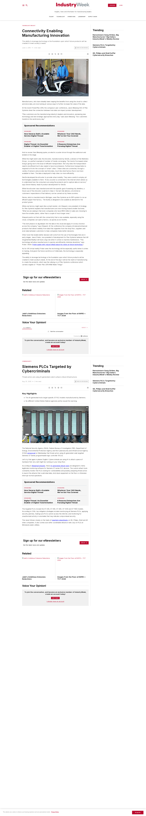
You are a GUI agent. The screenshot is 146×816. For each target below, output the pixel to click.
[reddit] (58, 54)
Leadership (81, 16)
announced (31, 453)
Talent (51, 16)
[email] (61, 54)
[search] (26, 5)
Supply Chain (92, 16)
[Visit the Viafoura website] (84, 336)
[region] (55, 332)
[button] (23, 5)
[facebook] (49, 54)
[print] (88, 54)
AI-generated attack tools (59, 466)
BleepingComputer (38, 466)
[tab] (27, 327)
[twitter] (55, 54)
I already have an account (55, 349)
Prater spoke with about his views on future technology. (57, 244)
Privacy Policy (55, 812)
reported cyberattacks (60, 520)
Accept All (137, 812)
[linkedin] (52, 54)
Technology (60, 16)
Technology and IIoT (28, 25)
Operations (71, 16)
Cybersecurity (27, 361)
